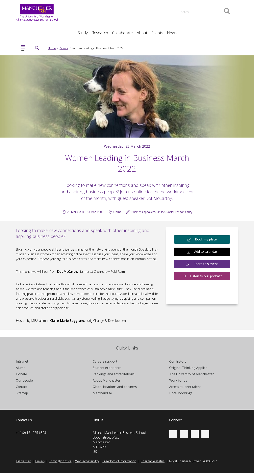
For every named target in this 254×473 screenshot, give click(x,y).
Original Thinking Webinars (149, 13)
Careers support (105, 361)
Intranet (22, 361)
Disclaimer (23, 461)
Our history (177, 361)
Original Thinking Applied (188, 368)
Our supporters (86, 2)
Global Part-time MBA (90, 2)
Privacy (40, 461)
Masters (192, 22)
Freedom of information (119, 461)
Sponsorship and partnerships (208, 17)
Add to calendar (205, 251)
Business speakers (143, 212)
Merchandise (102, 393)
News (172, 32)
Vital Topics (83, 13)
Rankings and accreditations (114, 374)
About (142, 32)
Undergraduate (30, 31)
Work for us (83, 7)
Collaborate (122, 32)
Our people (139, 22)
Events (157, 32)
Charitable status (153, 461)
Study (83, 32)
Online (161, 212)
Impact (80, 22)
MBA (79, 22)
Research (100, 32)
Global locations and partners (115, 387)
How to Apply (140, 2)
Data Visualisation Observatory (152, 2)
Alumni (21, 368)
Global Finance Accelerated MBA (43, 31)
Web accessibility (87, 461)
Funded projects (198, 31)
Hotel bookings (180, 393)
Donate (21, 374)
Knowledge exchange (35, 26)
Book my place (206, 239)
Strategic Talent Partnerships (95, 17)
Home (52, 48)
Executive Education (145, 22)
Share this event (206, 264)
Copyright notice (60, 461)
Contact (21, 387)
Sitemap (22, 393)
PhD (190, 22)
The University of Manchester (191, 374)
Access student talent (146, 17)
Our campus (195, 2)
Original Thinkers (87, 21)
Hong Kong (194, 2)
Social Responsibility (179, 212)
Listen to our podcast (206, 276)
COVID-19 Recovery (34, 31)
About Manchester (106, 380)
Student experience (107, 368)
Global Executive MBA (35, 26)
